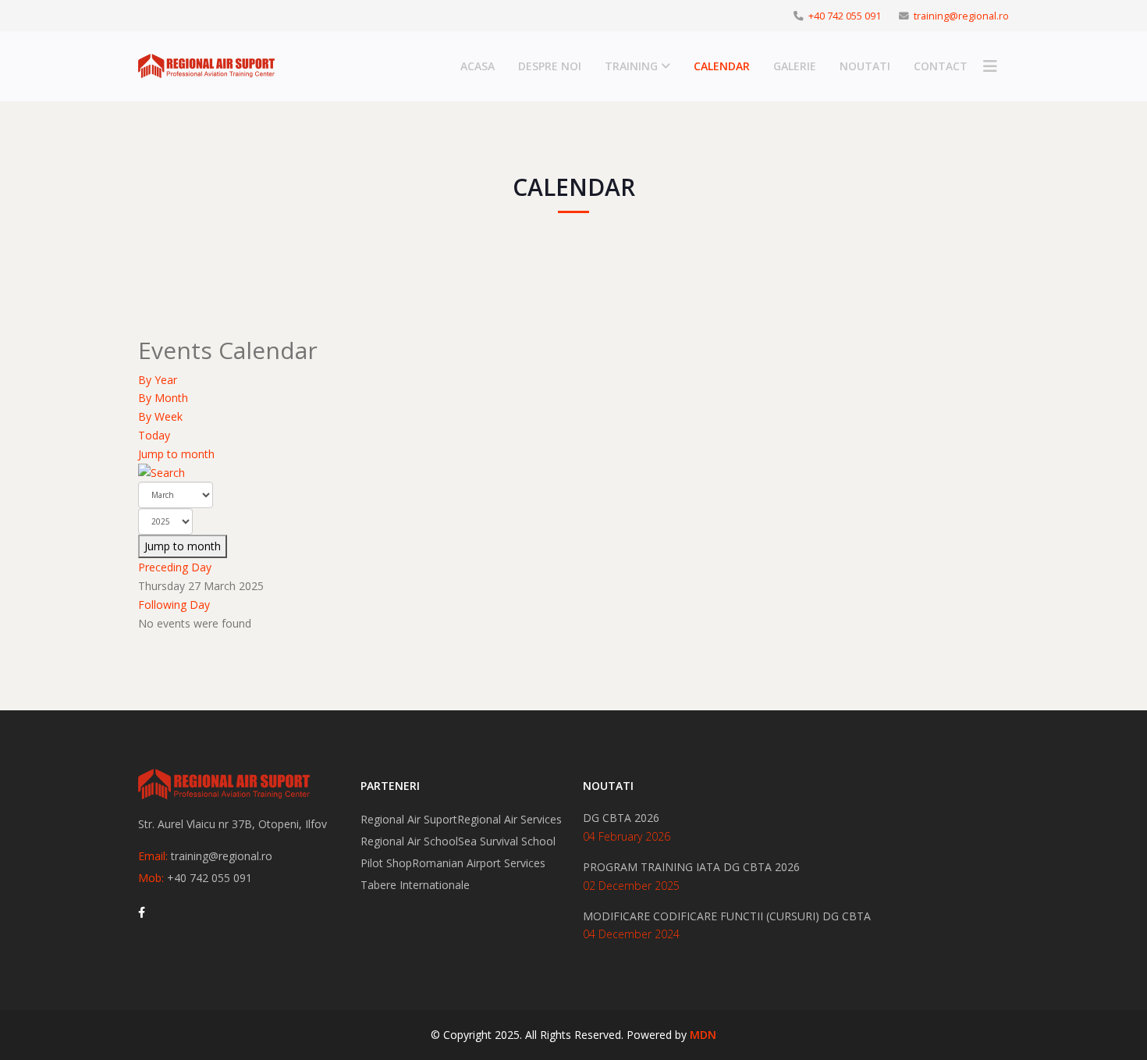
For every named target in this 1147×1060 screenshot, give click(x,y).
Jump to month (176, 453)
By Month (163, 397)
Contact (941, 66)
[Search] (573, 473)
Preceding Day (174, 567)
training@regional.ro (961, 16)
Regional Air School (409, 841)
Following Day (174, 604)
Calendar (722, 66)
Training (631, 66)
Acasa (477, 66)
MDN (703, 1034)
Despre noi (549, 66)
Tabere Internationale (415, 884)
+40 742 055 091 (844, 16)
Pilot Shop (386, 862)
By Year (157, 379)
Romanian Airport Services (478, 862)
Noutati (865, 66)
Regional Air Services (509, 819)
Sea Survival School (507, 841)
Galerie (794, 66)
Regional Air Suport (408, 819)
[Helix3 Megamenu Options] (990, 66)
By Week (160, 416)
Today (154, 435)
